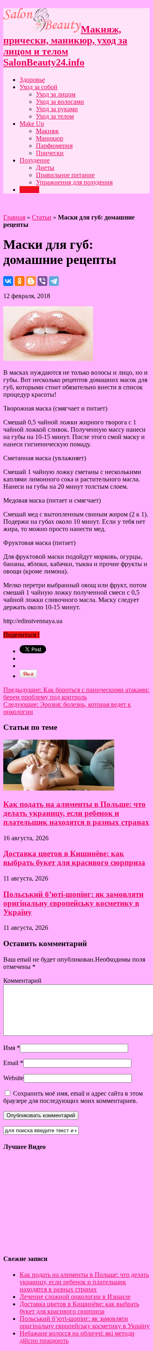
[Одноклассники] (19, 281)
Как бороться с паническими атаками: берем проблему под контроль (76, 693)
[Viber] (42, 281)
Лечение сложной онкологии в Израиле (75, 1296)
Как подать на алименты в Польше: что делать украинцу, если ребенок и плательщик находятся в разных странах (76, 813)
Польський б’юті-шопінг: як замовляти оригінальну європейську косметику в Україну (73, 903)
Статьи (29, 189)
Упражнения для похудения (74, 182)
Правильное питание (65, 174)
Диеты (45, 167)
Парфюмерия (54, 145)
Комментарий (22, 980)
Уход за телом (55, 116)
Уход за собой (39, 86)
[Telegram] (54, 281)
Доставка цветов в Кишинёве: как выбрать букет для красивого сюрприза (74, 858)
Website (13, 1077)
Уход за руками (57, 108)
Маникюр (49, 138)
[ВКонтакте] (8, 281)
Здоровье (32, 79)
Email (10, 1062)
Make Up (32, 123)
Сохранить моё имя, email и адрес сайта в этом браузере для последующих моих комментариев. (73, 1097)
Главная (14, 217)
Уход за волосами (60, 101)
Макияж (47, 130)
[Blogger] (31, 281)
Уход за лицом (55, 94)
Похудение (35, 160)
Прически (50, 152)
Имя (9, 1047)
